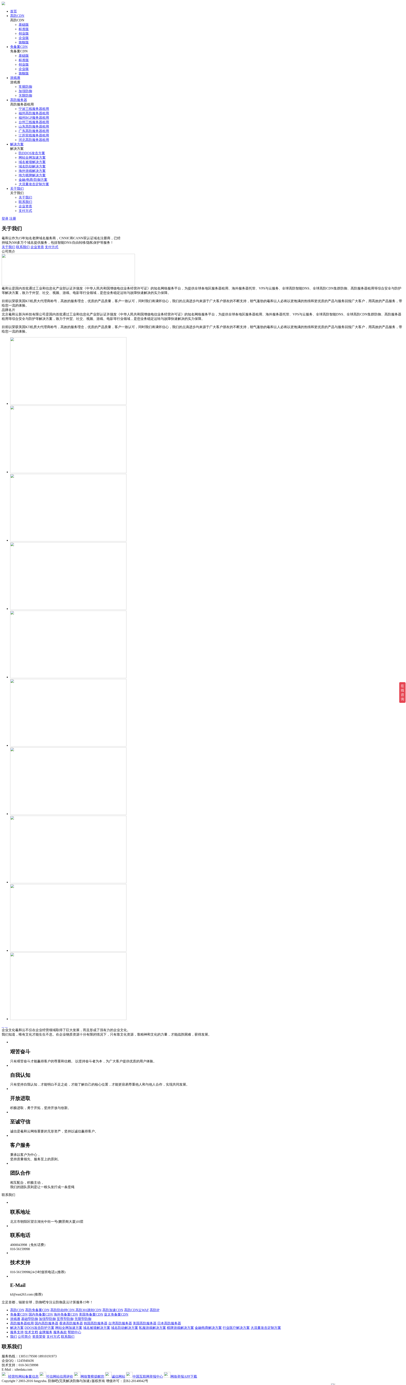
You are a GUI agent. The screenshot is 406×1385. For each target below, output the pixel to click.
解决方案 (17, 144)
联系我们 (25, 202)
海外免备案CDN (66, 1314)
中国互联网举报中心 (148, 1376)
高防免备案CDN (37, 1310)
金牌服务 (45, 1332)
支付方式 (25, 210)
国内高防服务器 (46, 1323)
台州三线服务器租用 (34, 122)
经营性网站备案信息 (23, 1376)
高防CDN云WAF (136, 1310)
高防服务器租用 (22, 1323)
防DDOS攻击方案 (32, 153)
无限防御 (25, 95)
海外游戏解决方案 (32, 171)
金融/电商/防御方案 (33, 179)
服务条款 (60, 1332)
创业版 (24, 33)
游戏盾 (15, 78)
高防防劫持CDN (62, 1310)
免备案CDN (19, 47)
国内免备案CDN (41, 1314)
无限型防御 (82, 1319)
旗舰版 (24, 42)
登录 (5, 218)
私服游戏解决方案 (152, 1328)
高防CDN (17, 16)
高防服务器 (18, 100)
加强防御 (25, 91)
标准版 (24, 29)
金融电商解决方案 (208, 1328)
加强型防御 (47, 1319)
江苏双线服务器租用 (34, 135)
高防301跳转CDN (88, 1310)
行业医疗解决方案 (236, 1328)
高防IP (154, 1310)
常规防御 (25, 86)
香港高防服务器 (71, 1323)
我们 (13, 1336)
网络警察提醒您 (92, 1376)
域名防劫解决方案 (32, 166)
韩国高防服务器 (95, 1323)
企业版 (24, 38)
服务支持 (17, 1332)
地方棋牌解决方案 (32, 175)
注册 (12, 218)
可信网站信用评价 (59, 1376)
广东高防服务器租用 (34, 131)
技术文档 (31, 1332)
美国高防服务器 (144, 1323)
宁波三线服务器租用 (34, 109)
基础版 (24, 24)
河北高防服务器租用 (34, 140)
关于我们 (17, 188)
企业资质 (25, 206)
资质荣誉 (39, 1336)
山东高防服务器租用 (34, 126)
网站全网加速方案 (32, 157)
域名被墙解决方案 (32, 162)
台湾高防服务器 (120, 1323)
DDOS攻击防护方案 (39, 1328)
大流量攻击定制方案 (34, 184)
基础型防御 (29, 1319)
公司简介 (24, 1336)
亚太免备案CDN (116, 1314)
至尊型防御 (65, 1319)
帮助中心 (74, 1332)
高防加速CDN (112, 1310)
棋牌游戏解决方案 (180, 1328)
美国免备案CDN (91, 1314)
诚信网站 (118, 1376)
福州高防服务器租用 (34, 113)
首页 (13, 11)
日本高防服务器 (169, 1323)
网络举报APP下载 (183, 1376)
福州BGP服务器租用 (34, 117)
